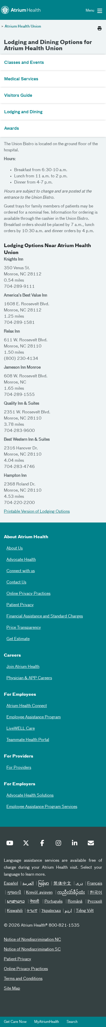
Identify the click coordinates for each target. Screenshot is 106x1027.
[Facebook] (43, 844)
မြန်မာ (43, 884)
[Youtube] (11, 844)
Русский (94, 902)
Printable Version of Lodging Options (37, 512)
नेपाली (34, 902)
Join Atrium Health (22, 667)
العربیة (28, 884)
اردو (68, 911)
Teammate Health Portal (27, 740)
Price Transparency (23, 628)
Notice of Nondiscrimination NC (32, 940)
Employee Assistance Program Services (41, 807)
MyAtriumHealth (46, 1022)
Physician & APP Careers (29, 678)
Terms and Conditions (23, 979)
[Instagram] (60, 844)
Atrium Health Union (23, 26)
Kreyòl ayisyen (39, 893)
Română (75, 902)
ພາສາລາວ (16, 902)
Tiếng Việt (85, 911)
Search (72, 1022)
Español (11, 884)
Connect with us (20, 571)
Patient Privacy (20, 605)
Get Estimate (18, 639)
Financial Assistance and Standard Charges (44, 616)
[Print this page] (99, 27)
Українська (51, 911)
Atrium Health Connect (26, 706)
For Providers (18, 768)
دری (79, 884)
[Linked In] (76, 844)
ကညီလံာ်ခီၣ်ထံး (71, 893)
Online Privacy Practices (28, 594)
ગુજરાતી (14, 893)
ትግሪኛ (32, 911)
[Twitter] (27, 844)
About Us (14, 548)
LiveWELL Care (20, 729)
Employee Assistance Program (33, 717)
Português (54, 902)
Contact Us (16, 582)
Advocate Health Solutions (30, 796)
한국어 (96, 893)
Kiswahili (15, 911)
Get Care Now (15, 1022)
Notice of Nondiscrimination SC (32, 949)
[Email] (92, 844)
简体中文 (62, 884)
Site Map (12, 989)
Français (94, 884)
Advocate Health (21, 560)
